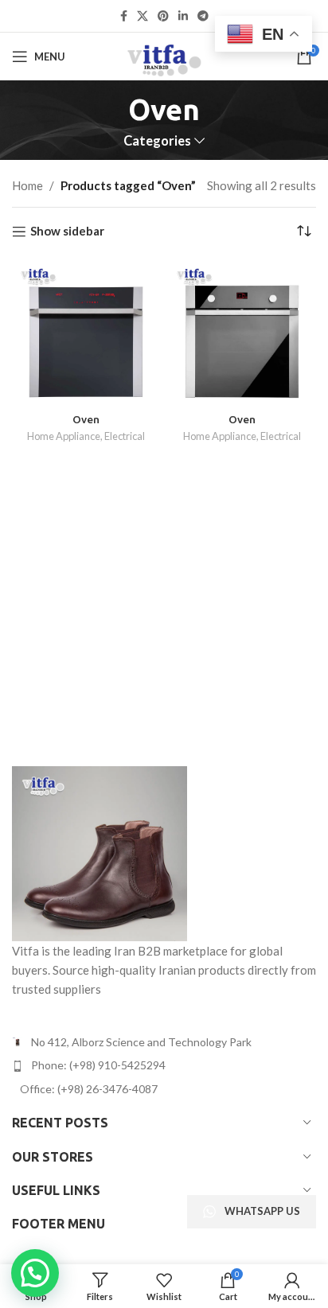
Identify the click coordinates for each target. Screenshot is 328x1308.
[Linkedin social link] (183, 16)
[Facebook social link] (123, 16)
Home (27, 185)
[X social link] (142, 16)
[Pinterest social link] (163, 16)
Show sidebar (67, 231)
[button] (35, 1273)
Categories (157, 141)
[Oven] (86, 333)
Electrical (124, 436)
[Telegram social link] (203, 16)
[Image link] (99, 852)
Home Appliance (63, 436)
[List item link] (164, 1065)
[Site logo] (163, 55)
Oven (86, 419)
